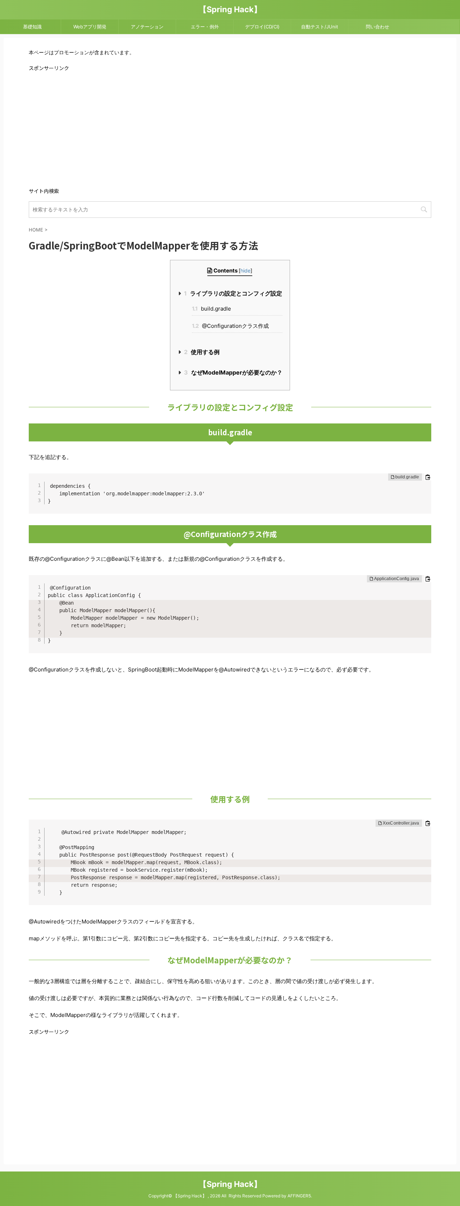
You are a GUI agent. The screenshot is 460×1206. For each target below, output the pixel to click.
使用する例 (202, 352)
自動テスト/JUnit (319, 26)
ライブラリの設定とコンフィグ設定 (233, 293)
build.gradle (211, 308)
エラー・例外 (205, 26)
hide (245, 270)
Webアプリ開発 (89, 26)
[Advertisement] (230, 128)
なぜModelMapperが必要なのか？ (233, 372)
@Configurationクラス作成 (230, 325)
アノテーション (147, 26)
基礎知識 (32, 26)
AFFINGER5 (299, 1195)
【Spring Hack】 (230, 9)
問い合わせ (377, 26)
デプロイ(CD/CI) (262, 26)
